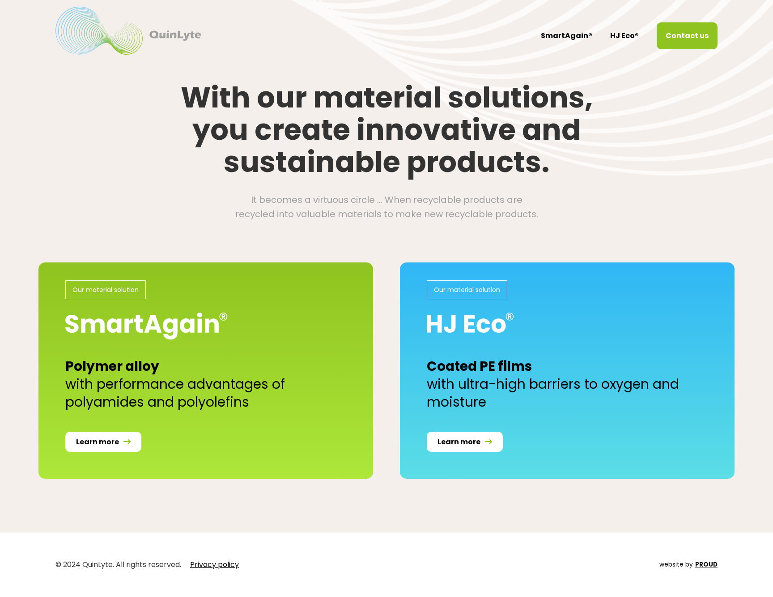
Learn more (103, 442)
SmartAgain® (566, 35)
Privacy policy (214, 564)
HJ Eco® (624, 35)
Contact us (687, 35)
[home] (128, 31)
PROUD (706, 564)
